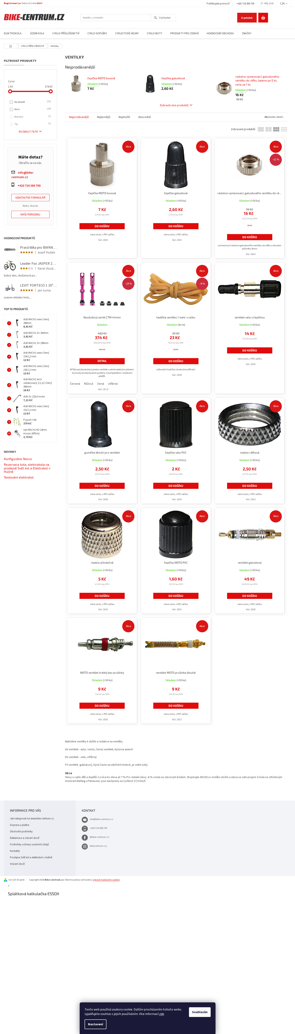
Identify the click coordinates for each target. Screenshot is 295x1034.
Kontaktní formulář (30, 197)
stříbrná (113, 384)
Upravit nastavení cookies (106, 880)
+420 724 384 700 (245, 3)
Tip (32, 124)
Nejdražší (124, 117)
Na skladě (32, 102)
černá (100, 384)
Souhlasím (200, 1012)
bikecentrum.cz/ (98, 846)
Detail (102, 361)
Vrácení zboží (17, 864)
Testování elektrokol (19, 477)
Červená (75, 384)
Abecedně (144, 117)
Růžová (88, 384)
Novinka (32, 117)
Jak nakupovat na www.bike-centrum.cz (32, 818)
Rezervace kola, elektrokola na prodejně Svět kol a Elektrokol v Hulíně (27, 468)
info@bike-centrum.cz (101, 819)
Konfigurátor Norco (18, 459)
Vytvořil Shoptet (17, 880)
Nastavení (95, 1024)
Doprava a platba (19, 825)
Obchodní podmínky (21, 831)
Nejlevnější (103, 117)
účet (39, 3)
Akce (32, 109)
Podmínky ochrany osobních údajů (29, 844)
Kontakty (15, 851)
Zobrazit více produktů (174, 105)
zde (161, 1014)
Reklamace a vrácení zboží (24, 838)
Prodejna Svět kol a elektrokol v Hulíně (31, 857)
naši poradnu (30, 214)
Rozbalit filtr (28, 132)
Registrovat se (12, 3)
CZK (282, 3)
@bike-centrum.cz (99, 837)
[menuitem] (37, 34)
